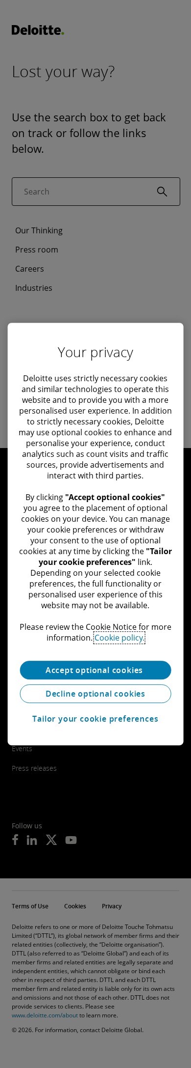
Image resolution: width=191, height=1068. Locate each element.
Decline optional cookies (95, 693)
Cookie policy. (119, 637)
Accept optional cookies (95, 670)
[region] (96, 534)
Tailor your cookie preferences (95, 718)
